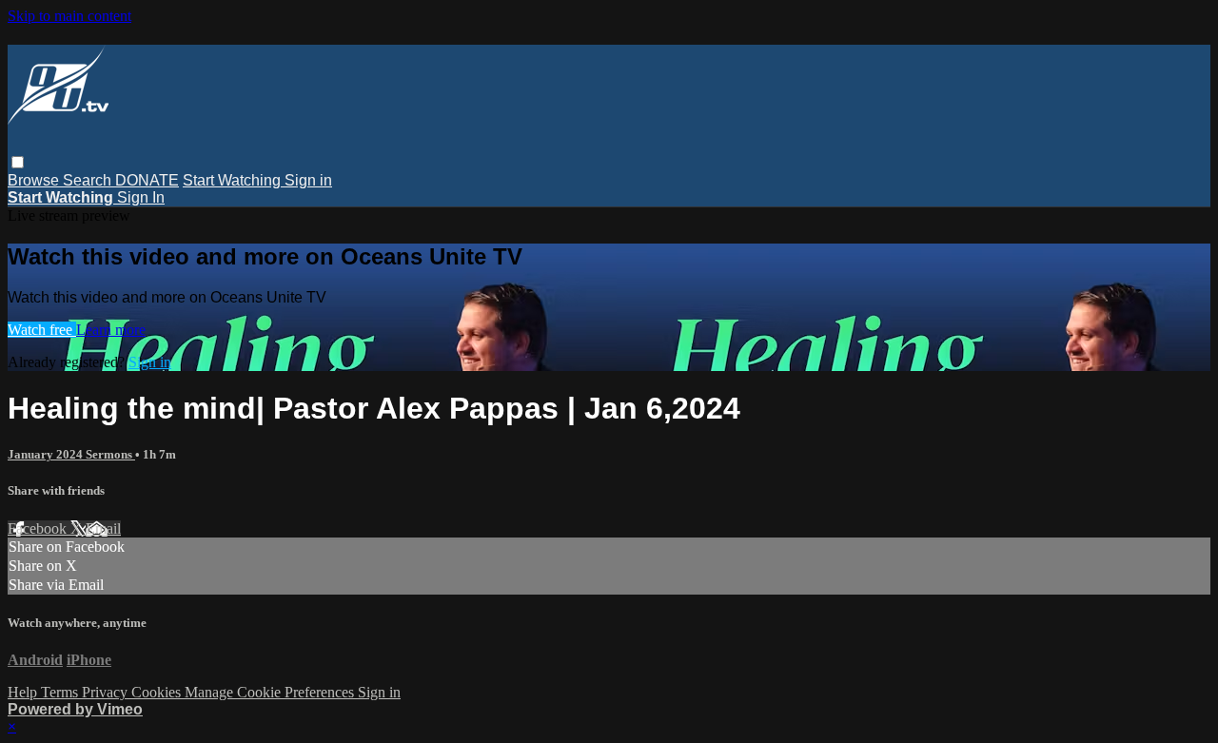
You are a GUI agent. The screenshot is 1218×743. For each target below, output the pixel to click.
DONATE (147, 180)
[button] (17, 162)
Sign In (141, 197)
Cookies (158, 692)
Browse (35, 180)
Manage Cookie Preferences (271, 692)
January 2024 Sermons (71, 454)
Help (24, 692)
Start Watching (234, 180)
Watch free (42, 330)
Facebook (39, 528)
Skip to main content (69, 16)
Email (103, 528)
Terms (61, 692)
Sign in (308, 180)
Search (89, 180)
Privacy (106, 692)
